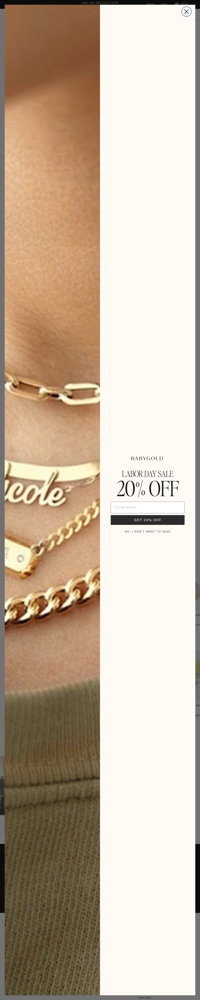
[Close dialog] (186, 11)
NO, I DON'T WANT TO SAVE (148, 531)
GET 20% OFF (148, 520)
